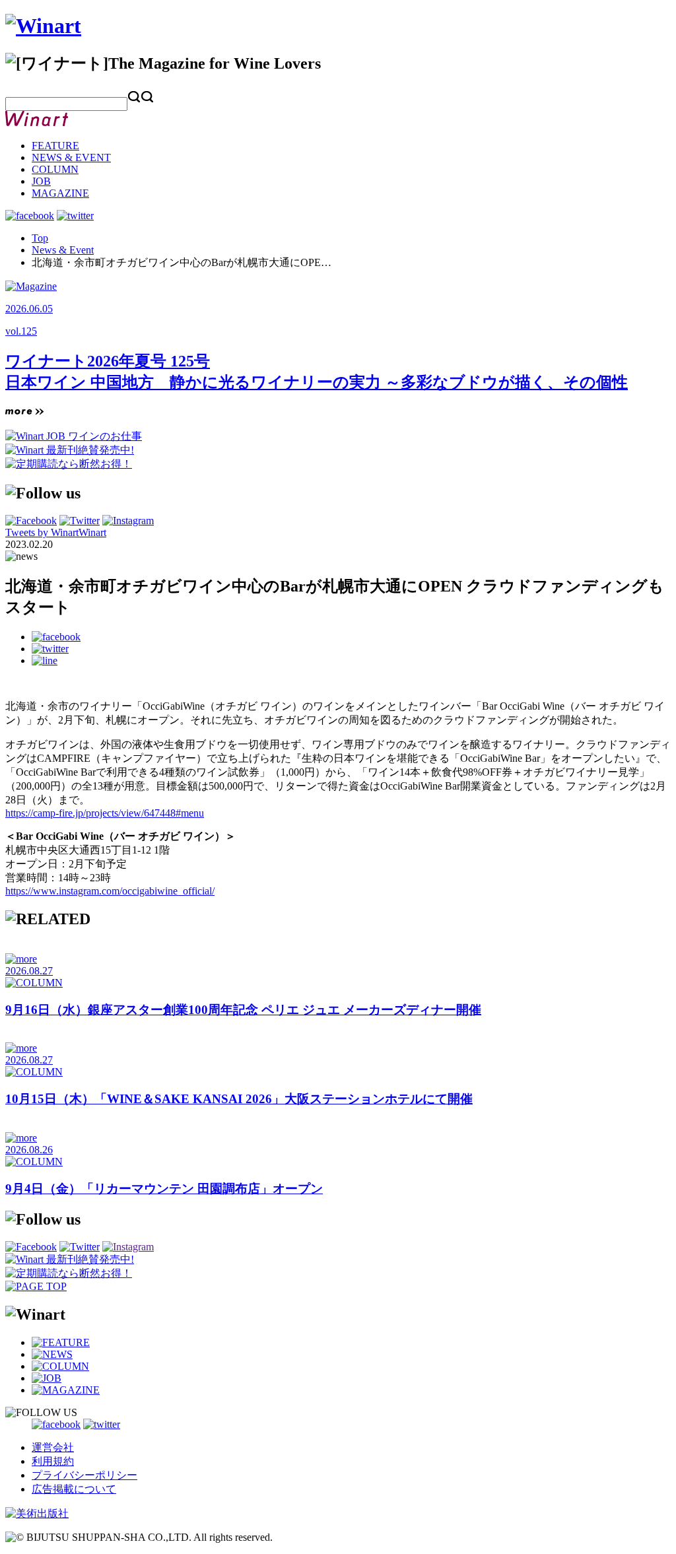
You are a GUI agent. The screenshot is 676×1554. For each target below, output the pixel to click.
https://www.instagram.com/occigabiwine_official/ (110, 890)
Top (40, 238)
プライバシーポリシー (84, 1475)
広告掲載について (74, 1489)
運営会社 (53, 1447)
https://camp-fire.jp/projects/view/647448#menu (104, 813)
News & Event (63, 249)
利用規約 (53, 1461)
